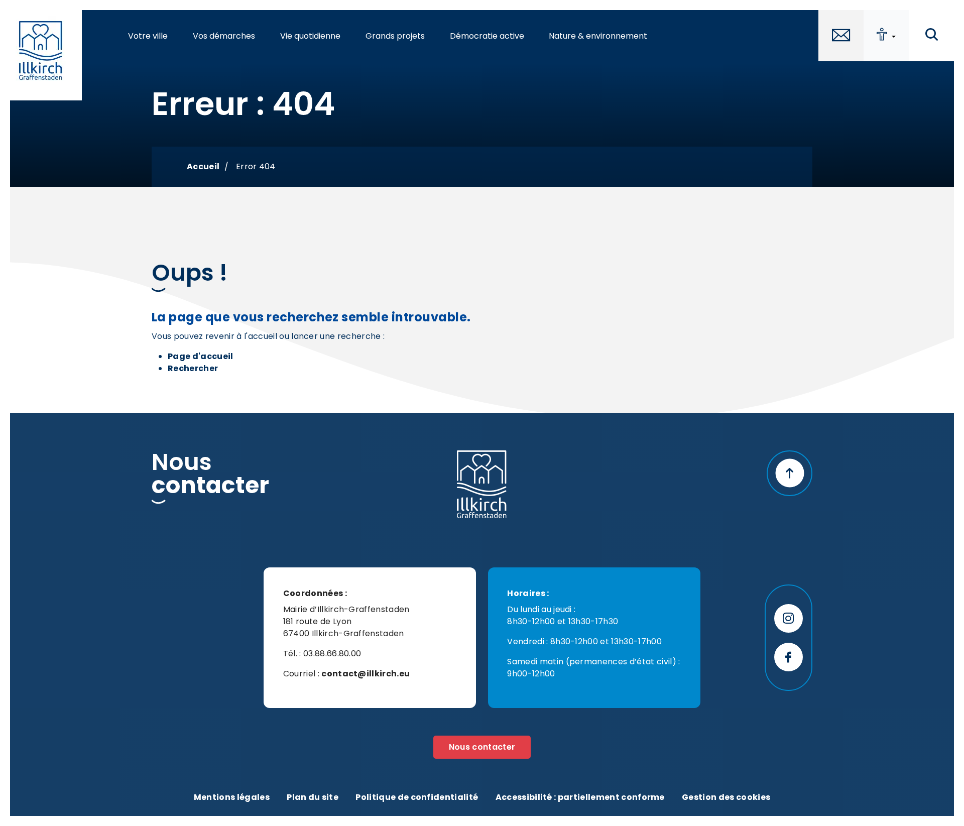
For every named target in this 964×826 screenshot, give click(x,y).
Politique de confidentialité (416, 797)
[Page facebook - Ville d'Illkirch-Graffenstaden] (788, 657)
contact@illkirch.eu (365, 673)
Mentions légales (232, 797)
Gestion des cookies (726, 797)
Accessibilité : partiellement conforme (580, 797)
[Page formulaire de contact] (841, 35)
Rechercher (193, 368)
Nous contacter (482, 747)
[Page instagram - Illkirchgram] (788, 618)
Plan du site (312, 797)
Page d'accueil (200, 356)
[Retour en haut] (789, 473)
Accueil (203, 166)
